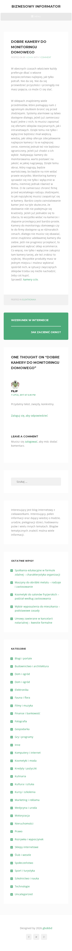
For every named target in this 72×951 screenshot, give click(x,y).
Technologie (22, 886)
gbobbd (47, 928)
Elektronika (29, 299)
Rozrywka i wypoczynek (29, 839)
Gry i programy (24, 737)
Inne (17, 745)
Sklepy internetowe (26, 847)
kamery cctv (30, 279)
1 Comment (45, 57)
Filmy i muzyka (24, 705)
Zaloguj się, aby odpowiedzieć (29, 415)
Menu (36, 18)
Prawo (18, 831)
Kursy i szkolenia (25, 792)
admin (29, 57)
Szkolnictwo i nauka (27, 878)
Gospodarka (22, 729)
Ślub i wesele (23, 855)
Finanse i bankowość (27, 713)
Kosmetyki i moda (26, 760)
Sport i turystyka (25, 870)
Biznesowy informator (36, 6)
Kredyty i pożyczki (26, 768)
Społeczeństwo (24, 863)
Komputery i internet (28, 752)
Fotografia (21, 721)
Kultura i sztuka (24, 784)
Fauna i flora (22, 697)
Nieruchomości (24, 823)
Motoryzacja (22, 815)
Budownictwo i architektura (32, 666)
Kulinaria (20, 776)
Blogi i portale (23, 658)
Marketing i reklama (27, 800)
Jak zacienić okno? (46, 332)
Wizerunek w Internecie (30, 320)
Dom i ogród (22, 674)
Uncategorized (24, 894)
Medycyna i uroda (26, 807)
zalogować (31, 441)
